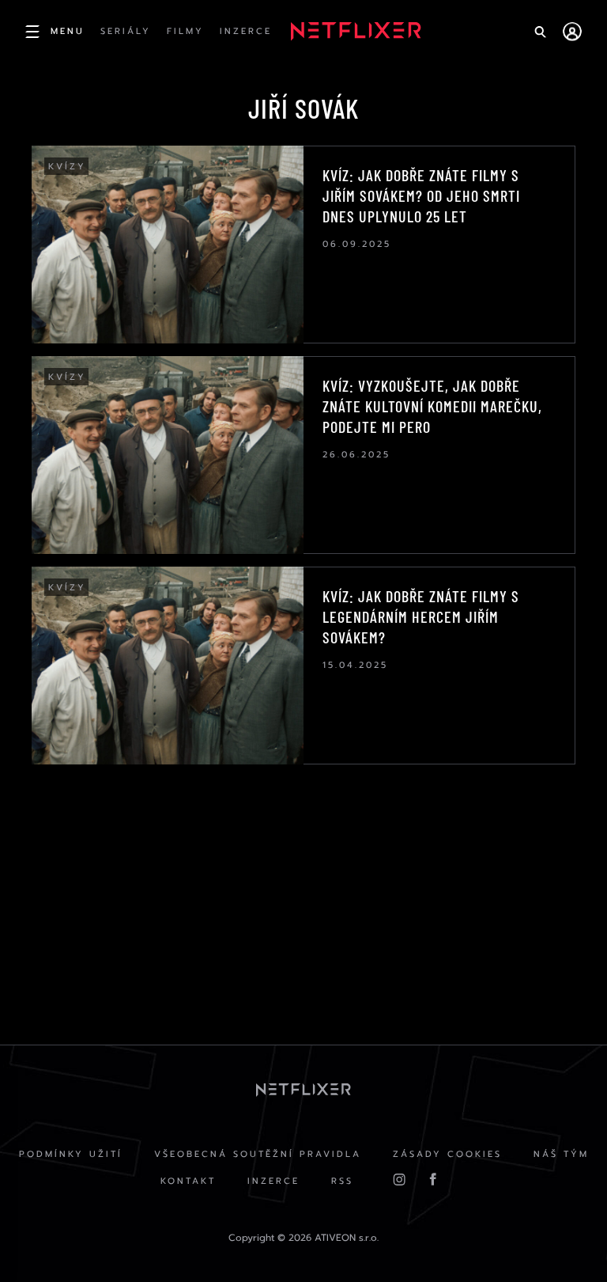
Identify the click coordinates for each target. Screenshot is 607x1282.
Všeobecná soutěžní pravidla (257, 1154)
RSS (342, 1181)
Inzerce (273, 1181)
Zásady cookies (447, 1154)
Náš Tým (561, 1154)
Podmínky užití (71, 1154)
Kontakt (188, 1181)
